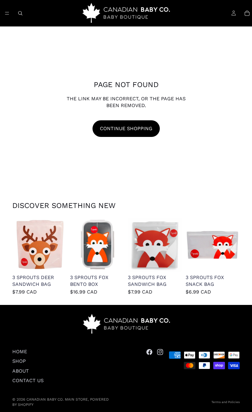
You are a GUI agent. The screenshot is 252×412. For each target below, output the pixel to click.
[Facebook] (149, 352)
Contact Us (28, 380)
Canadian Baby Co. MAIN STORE (57, 399)
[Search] (20, 13)
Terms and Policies (225, 402)
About (20, 371)
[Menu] (7, 13)
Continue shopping (126, 128)
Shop (19, 361)
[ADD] (56, 262)
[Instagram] (160, 352)
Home (19, 351)
